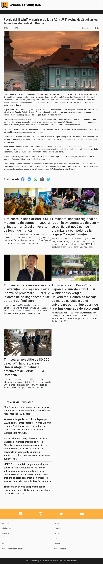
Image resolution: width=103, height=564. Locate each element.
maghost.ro (72, 561)
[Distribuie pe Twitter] (48, 179)
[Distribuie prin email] (42, 179)
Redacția (5, 544)
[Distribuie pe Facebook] (23, 179)
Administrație (7, 528)
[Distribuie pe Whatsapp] (35, 179)
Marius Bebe (94, 28)
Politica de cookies (61, 549)
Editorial (57, 539)
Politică (56, 523)
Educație (5, 539)
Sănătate (5, 533)
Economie (58, 528)
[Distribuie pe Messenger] (29, 179)
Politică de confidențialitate (12, 549)
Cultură (56, 533)
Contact (57, 544)
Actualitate (6, 523)
